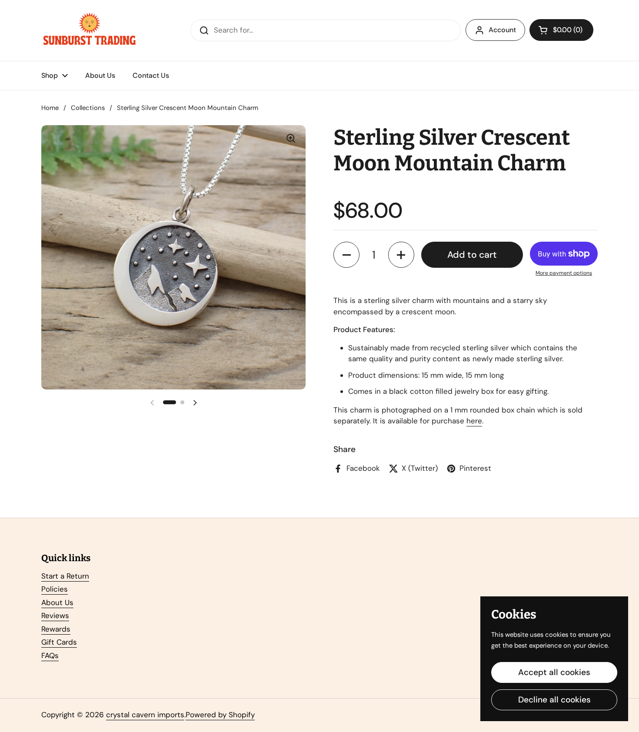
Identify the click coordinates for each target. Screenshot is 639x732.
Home (50, 107)
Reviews (55, 615)
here (474, 421)
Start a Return (65, 576)
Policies (54, 589)
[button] (561, 30)
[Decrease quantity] (346, 255)
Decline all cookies (554, 699)
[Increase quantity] (401, 255)
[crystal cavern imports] (89, 30)
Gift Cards (59, 642)
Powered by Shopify (220, 714)
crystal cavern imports (145, 714)
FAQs (50, 655)
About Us (57, 602)
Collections (88, 107)
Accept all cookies (554, 672)
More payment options (564, 273)
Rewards (55, 629)
